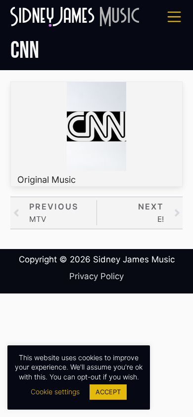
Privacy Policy (96, 276)
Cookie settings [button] (55, 391)
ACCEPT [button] (108, 392)
